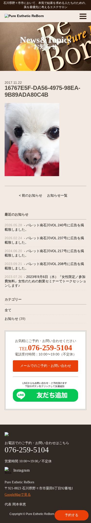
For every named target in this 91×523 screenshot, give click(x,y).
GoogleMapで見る (18, 494)
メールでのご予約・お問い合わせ (45, 366)
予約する (71, 515)
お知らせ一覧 (57, 195)
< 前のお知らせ (30, 195)
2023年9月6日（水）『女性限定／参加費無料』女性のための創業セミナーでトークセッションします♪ (45, 281)
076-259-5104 (50, 347)
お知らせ (11, 319)
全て (8, 310)
